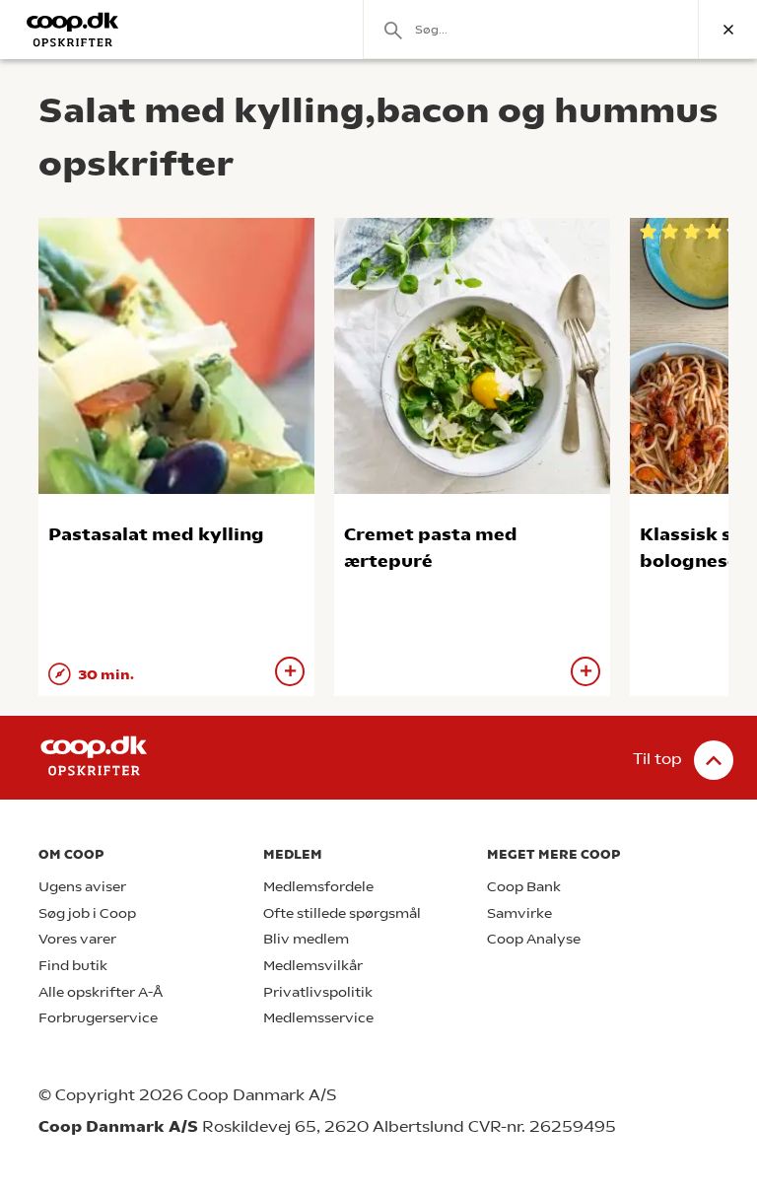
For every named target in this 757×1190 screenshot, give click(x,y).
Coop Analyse (534, 939)
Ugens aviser (82, 886)
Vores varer (77, 939)
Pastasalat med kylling (156, 534)
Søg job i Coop (87, 913)
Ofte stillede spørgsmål (342, 913)
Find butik (72, 965)
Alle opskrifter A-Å (100, 992)
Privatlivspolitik (318, 992)
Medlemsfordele (318, 886)
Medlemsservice (318, 1018)
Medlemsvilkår (313, 965)
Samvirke (519, 913)
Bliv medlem (306, 939)
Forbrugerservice (98, 1018)
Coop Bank (524, 886)
